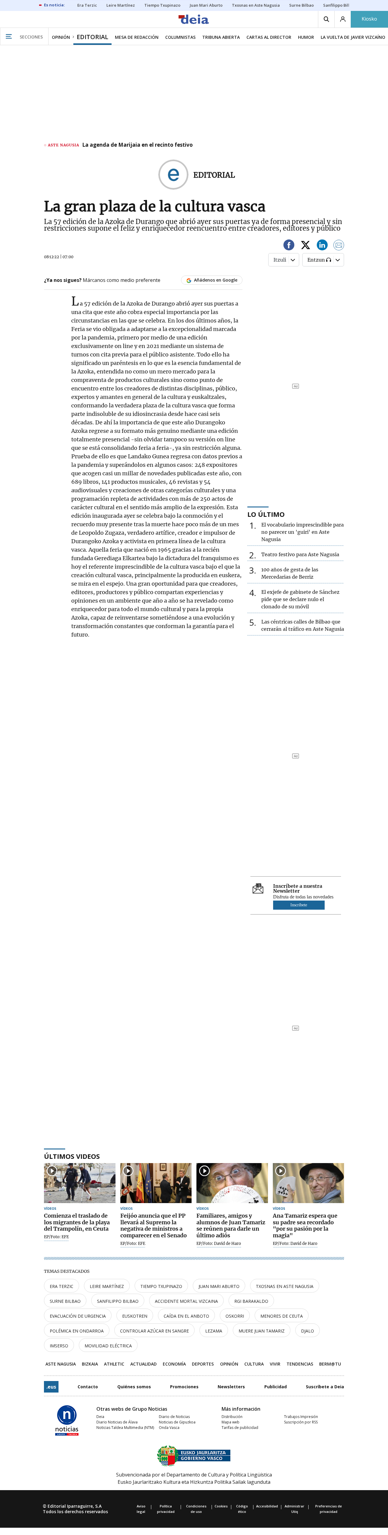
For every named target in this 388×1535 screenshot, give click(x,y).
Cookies (221, 1506)
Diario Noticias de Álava (117, 1422)
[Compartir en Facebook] (288, 246)
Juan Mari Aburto (219, 1286)
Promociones (184, 1387)
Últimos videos (72, 1156)
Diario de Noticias (174, 1416)
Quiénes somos (134, 1387)
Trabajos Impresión (301, 1416)
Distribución (232, 1416)
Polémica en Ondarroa (77, 1331)
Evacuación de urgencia (78, 1316)
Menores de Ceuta (281, 1316)
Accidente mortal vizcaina (186, 1301)
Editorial (214, 175)
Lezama (213, 1331)
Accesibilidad (267, 1506)
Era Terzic (61, 1286)
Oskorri (235, 1316)
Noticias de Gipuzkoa (177, 1422)
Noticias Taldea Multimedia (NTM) (125, 1427)
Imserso (59, 1346)
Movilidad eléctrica (108, 1346)
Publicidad (275, 1387)
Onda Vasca (169, 1427)
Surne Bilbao (65, 1301)
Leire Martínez (107, 1286)
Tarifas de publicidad (240, 1427)
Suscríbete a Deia (325, 1387)
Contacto (88, 1387)
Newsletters (231, 1387)
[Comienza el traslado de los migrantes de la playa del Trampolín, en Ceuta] (79, 1183)
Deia (100, 1416)
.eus (51, 1386)
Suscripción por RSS (301, 1422)
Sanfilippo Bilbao (118, 1301)
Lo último (266, 514)
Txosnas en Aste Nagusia (284, 1286)
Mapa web (230, 1422)
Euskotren (134, 1316)
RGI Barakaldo (251, 1301)
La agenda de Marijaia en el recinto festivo (137, 145)
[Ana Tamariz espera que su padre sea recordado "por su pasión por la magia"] (308, 1183)
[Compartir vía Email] (338, 246)
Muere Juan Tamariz (262, 1331)
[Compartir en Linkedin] (322, 246)
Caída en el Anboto (186, 1316)
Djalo (307, 1331)
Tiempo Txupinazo (161, 1286)
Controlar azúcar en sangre (154, 1331)
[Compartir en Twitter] (305, 246)
